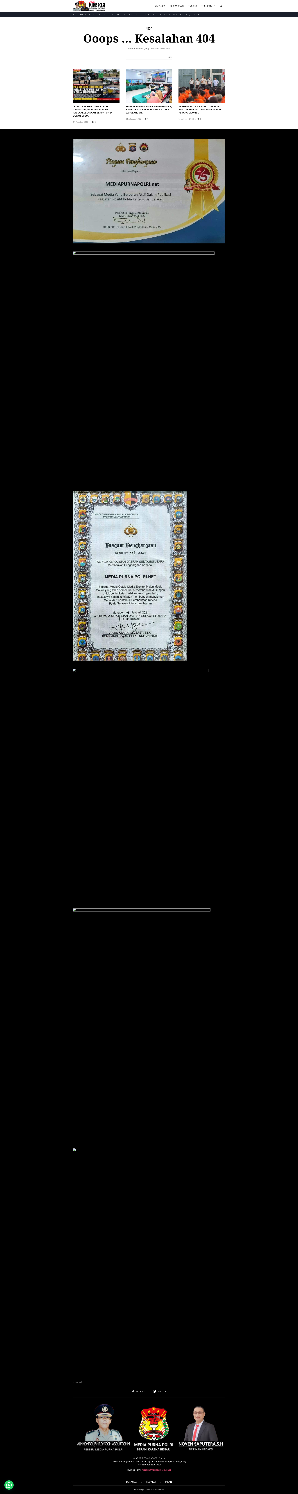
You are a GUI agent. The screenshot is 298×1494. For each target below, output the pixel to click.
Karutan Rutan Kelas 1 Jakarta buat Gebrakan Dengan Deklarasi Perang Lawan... (200, 109)
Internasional (144, 15)
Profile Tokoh (198, 15)
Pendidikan (92, 15)
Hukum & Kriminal (130, 15)
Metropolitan (116, 15)
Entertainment (104, 15)
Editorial (83, 15)
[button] (221, 5)
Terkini (192, 6)
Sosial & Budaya (185, 15)
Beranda (160, 6)
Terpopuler (177, 6)
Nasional (167, 15)
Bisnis (75, 15)
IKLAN (168, 1481)
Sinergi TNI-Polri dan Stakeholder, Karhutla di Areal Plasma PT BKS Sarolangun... (149, 109)
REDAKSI (151, 1481)
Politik (175, 15)
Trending (206, 6)
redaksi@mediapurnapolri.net (156, 1470)
